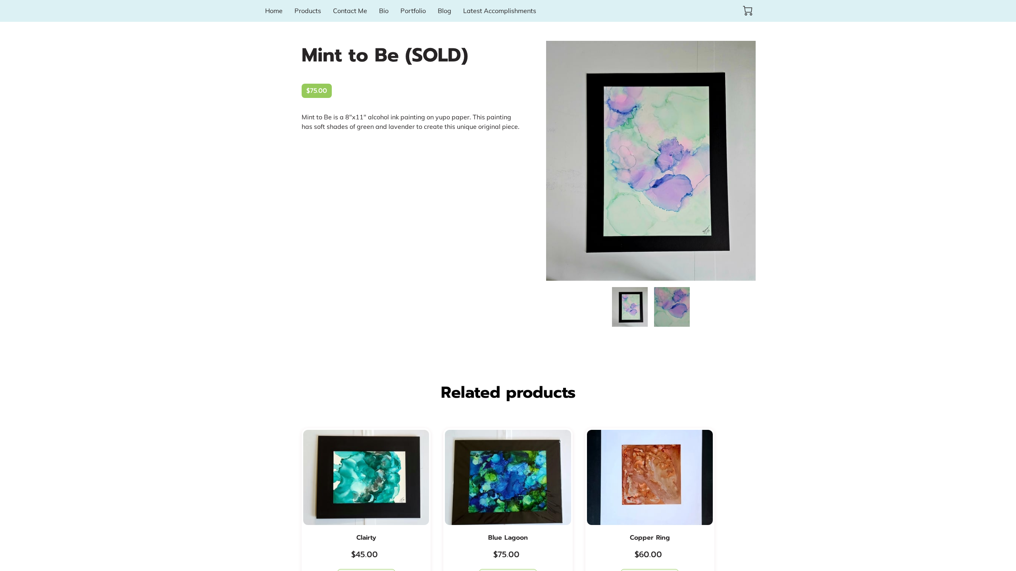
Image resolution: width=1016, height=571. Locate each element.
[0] (747, 10)
